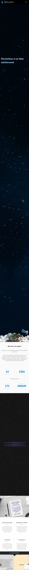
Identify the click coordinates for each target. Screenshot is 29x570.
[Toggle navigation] (26, 2)
